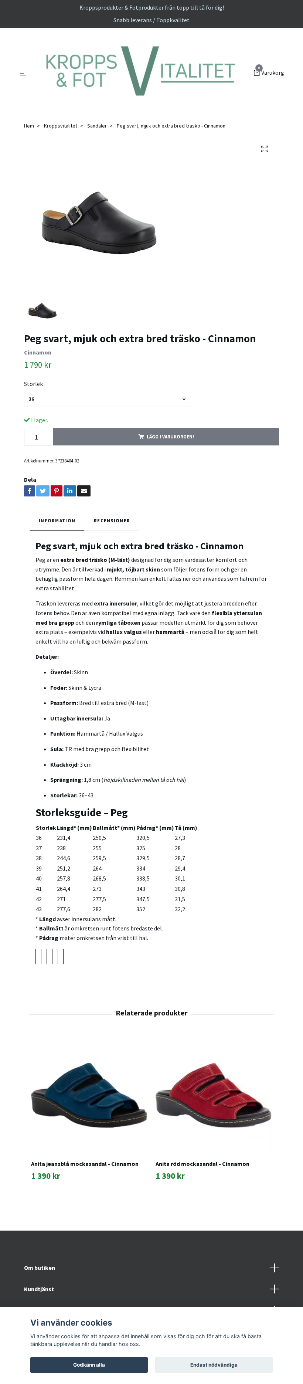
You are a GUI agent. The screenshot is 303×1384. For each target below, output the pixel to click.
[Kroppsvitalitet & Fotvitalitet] (142, 73)
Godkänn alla (89, 1365)
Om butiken (39, 1267)
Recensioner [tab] (112, 520)
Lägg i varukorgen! (170, 437)
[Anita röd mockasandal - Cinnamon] (214, 1095)
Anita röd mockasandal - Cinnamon (202, 1163)
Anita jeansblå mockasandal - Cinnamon (85, 1163)
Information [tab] (57, 520)
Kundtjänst (39, 1289)
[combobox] (107, 399)
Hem (29, 125)
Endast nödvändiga (214, 1365)
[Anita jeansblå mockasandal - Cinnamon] (89, 1095)
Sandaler (97, 125)
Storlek (33, 383)
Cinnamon (37, 352)
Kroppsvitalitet (60, 125)
